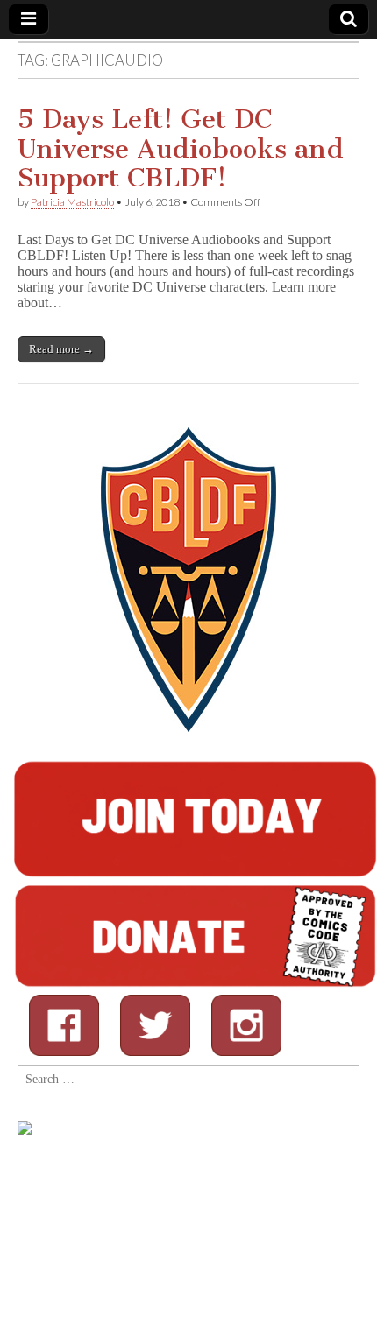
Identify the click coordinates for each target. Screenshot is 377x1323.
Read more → (61, 348)
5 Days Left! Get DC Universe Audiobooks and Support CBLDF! (181, 148)
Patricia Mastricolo (72, 201)
